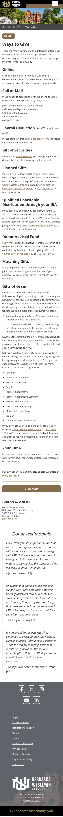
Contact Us (18, 764)
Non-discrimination (22, 743)
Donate (16, 732)
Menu (7, 36)
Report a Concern (21, 753)
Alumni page (46, 58)
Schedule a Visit (20, 722)
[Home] (11, 4)
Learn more (8, 242)
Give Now (31, 489)
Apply (15, 717)
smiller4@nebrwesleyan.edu (26, 429)
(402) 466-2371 (31, 800)
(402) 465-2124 (10, 120)
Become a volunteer (12, 454)
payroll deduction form (36, 138)
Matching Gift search (28, 271)
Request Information (23, 727)
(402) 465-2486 (45, 188)
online (20, 75)
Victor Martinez (24, 156)
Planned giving (10, 173)
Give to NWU (14, 27)
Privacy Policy (19, 748)
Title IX (15, 738)
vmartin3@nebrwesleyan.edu (17, 188)
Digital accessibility (22, 759)
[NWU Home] (3, 27)
